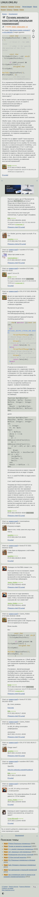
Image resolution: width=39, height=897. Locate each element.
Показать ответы (13, 244)
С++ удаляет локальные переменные (20, 849)
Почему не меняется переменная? (20, 846)
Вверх (34, 887)
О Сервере (5, 886)
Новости (4, 7)
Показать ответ (13, 227)
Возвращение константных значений (20, 854)
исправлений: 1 (19, 224)
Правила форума (13, 886)
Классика (11, 708)
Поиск (21, 10)
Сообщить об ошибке (7, 888)
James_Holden (12, 582)
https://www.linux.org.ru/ (8, 890)
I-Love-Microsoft (13, 818)
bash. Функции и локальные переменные (22, 865)
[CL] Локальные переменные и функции (21, 860)
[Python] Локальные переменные (19, 843)
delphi (14, 27)
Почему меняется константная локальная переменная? (17, 20)
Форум (3, 10)
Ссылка (5, 175)
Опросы (10, 10)
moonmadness (12, 258)
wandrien (11, 239)
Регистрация (27, 7)
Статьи (17, 7)
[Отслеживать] (33, 36)
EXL (9, 218)
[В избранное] (33, 30)
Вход (35, 7)
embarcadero (21, 27)
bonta (9, 165)
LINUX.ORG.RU (9, 2)
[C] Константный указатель (17, 857)
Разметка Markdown (24, 886)
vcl (27, 27)
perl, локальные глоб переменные (19, 852)
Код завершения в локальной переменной (22, 870)
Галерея (11, 7)
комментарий (13, 249)
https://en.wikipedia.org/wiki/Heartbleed (20, 770)
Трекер (16, 10)
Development (13, 14)
